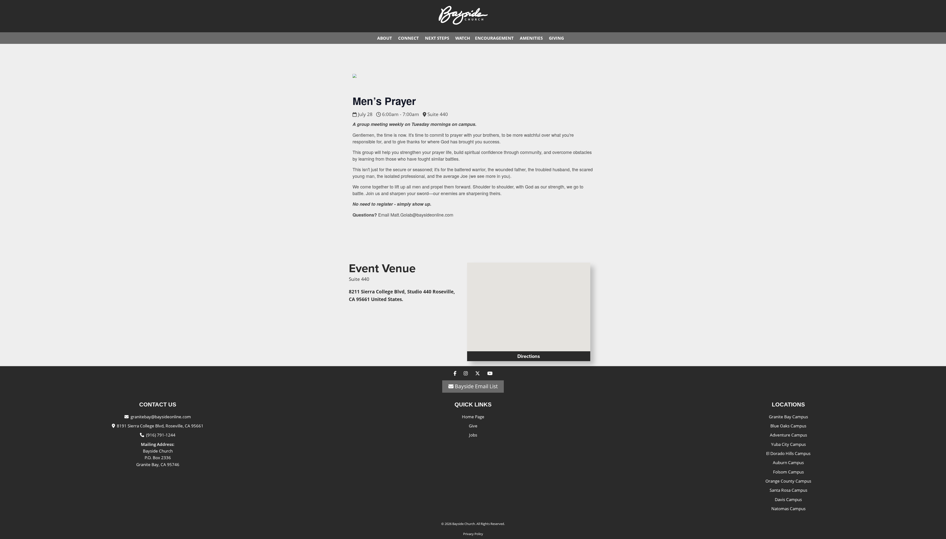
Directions (528, 356)
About (384, 38)
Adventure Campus (788, 435)
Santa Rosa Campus (788, 490)
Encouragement (494, 38)
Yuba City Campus (788, 444)
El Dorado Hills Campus (788, 453)
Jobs (473, 435)
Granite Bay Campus (788, 417)
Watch (462, 38)
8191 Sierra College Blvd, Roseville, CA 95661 (160, 426)
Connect (408, 38)
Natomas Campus (788, 508)
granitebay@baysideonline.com (161, 417)
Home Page (473, 417)
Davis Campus (788, 499)
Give (473, 426)
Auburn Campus (788, 462)
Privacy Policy (473, 534)
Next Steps (437, 38)
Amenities (531, 38)
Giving (556, 38)
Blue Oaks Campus (788, 426)
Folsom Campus (788, 472)
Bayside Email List (476, 386)
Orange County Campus (788, 481)
